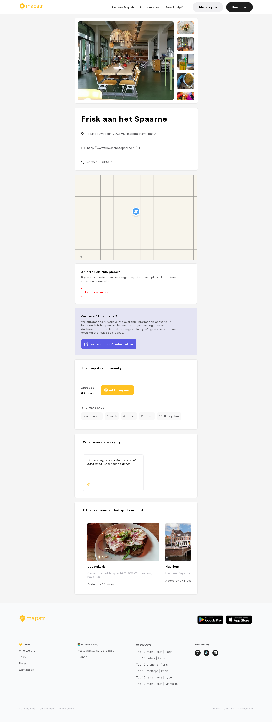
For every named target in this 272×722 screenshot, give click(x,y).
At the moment (150, 7)
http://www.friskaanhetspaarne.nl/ (112, 148)
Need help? (174, 7)
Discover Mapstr (122, 7)
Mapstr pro (208, 7)
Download (239, 7)
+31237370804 (98, 162)
